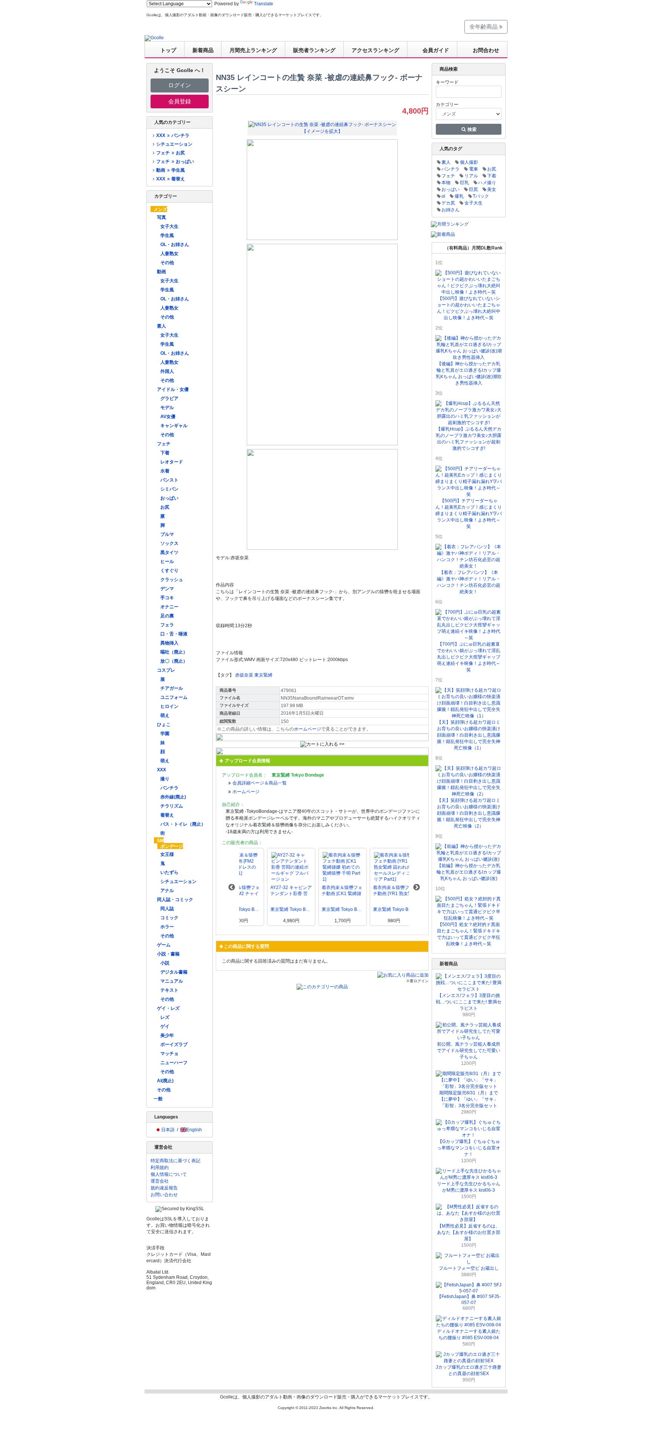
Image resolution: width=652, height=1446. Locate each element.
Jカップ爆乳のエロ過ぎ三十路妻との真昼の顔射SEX (468, 1370)
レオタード (171, 462)
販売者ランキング (314, 50)
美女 (491, 189)
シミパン (169, 489)
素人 (161, 326)
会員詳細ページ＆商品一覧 (259, 783)
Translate (263, 3)
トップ (168, 50)
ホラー (167, 926)
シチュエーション (174, 144)
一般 (158, 1098)
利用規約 (160, 1167)
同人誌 (167, 908)
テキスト (169, 990)
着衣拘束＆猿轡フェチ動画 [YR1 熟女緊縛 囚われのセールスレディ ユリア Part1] (263, 891)
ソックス (169, 543)
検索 (471, 129)
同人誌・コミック (175, 899)
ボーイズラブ (174, 1044)
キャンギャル (174, 425)
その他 (167, 262)
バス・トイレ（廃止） (183, 824)
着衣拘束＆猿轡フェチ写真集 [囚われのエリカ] (314, 891)
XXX (161, 769)
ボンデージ (171, 846)
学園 (164, 733)
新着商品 (203, 50)
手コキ (167, 597)
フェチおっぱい (175, 161)
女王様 (167, 854)
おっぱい (169, 498)
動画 (161, 271)
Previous (231, 887)
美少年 (167, 1035)
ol (443, 196)
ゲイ (164, 1026)
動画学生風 (170, 170)
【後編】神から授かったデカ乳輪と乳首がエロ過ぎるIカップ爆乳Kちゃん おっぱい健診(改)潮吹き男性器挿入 (469, 373)
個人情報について (169, 1174)
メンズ (160, 209)
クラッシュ (171, 579)
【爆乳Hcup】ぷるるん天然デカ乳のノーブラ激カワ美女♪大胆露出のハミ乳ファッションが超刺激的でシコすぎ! (468, 438)
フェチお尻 (170, 152)
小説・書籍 (168, 954)
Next (416, 887)
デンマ (167, 588)
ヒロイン (169, 706)
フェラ (167, 625)
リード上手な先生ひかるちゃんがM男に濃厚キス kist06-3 (468, 1187)
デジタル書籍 (174, 972)
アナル (167, 890)
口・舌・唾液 (174, 634)
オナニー (169, 606)
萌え (164, 715)
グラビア (169, 398)
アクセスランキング (375, 50)
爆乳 (459, 196)
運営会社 (160, 1181)
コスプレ (166, 670)
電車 (473, 169)
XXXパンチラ (172, 135)
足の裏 (167, 615)
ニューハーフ (174, 1062)
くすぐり (169, 570)
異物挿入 (169, 643)
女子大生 (169, 226)
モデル (167, 407)
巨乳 (464, 182)
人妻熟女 (169, 253)
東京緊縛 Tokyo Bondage (263, 909)
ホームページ (307, 729)
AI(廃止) (165, 1080)
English (194, 1129)
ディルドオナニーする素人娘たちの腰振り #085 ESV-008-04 (468, 1334)
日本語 (168, 1129)
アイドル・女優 (173, 389)
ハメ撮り (487, 182)
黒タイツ (169, 552)
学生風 (167, 235)
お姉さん (450, 209)
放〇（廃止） (174, 661)
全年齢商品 (484, 26)
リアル (471, 175)
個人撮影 (469, 162)
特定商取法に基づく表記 (175, 1160)
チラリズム (171, 806)
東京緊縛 (263, 675)
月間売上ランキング (253, 50)
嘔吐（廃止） (174, 652)
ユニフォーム (174, 697)
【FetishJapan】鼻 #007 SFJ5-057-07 (469, 1299)
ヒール (167, 561)
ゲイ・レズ (168, 1008)
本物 (446, 182)
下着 (164, 452)
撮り (164, 778)
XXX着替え (170, 179)
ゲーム (164, 945)
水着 (164, 471)
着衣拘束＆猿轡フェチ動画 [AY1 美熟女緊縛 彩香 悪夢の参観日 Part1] (365, 891)
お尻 (164, 507)
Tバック (481, 196)
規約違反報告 (164, 1188)
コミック (169, 917)
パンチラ (169, 788)
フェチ (164, 443)
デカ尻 (448, 203)
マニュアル (171, 981)
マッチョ (169, 1053)
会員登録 (179, 101)
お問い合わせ (164, 1194)
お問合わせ (486, 50)
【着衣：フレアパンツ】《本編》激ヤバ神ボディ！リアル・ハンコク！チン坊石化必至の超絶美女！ (468, 582)
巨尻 (473, 189)
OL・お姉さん (174, 244)
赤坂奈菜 (244, 675)
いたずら (169, 872)
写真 (161, 217)
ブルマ (167, 534)
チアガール (171, 688)
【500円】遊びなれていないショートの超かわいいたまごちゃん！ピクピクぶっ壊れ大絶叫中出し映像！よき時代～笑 (468, 308)
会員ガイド (436, 50)
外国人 (167, 371)
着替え (167, 815)
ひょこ (164, 724)
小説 (164, 963)
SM (160, 840)
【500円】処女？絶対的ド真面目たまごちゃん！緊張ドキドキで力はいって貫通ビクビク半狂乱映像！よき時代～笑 (468, 934)
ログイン (179, 85)
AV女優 (167, 416)
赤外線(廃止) (173, 797)
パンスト (169, 480)
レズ (164, 1017)
